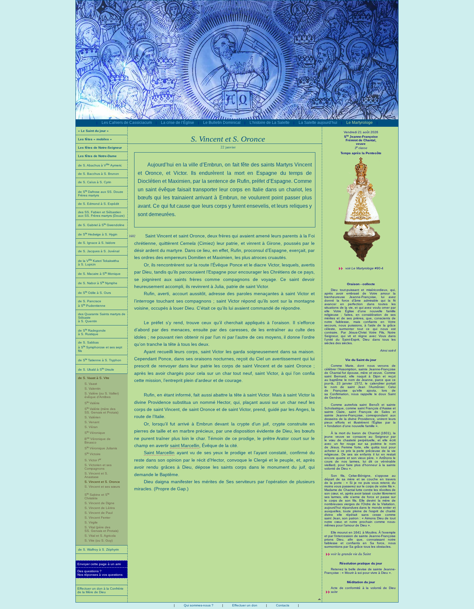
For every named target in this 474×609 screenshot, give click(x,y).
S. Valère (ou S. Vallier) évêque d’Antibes (101, 395)
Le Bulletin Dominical (222, 122)
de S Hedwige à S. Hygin (97, 234)
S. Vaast (90, 383)
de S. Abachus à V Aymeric (100, 165)
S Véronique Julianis (100, 448)
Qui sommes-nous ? (198, 605)
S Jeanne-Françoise (361, 138)
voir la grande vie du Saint (351, 554)
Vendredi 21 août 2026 (361, 132)
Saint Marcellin (159, 452)
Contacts (282, 605)
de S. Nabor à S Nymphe (97, 283)
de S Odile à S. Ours (94, 293)
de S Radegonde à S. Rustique (92, 332)
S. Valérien (92, 417)
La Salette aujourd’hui (318, 122)
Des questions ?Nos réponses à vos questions (100, 572)
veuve (361, 143)
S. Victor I (92, 460)
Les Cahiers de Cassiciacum (127, 122)
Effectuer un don (244, 605)
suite (334, 592)
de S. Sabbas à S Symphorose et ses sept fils (100, 346)
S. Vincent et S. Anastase (96, 475)
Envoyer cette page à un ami (99, 564)
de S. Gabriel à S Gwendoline (101, 225)
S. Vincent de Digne (99, 503)
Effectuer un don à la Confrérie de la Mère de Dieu (100, 590)
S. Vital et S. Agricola (100, 535)
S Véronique (94, 432)
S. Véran (91, 427)
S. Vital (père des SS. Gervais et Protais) (101, 529)
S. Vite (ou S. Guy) (98, 540)
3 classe (361, 148)
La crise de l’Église (177, 122)
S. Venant (91, 422)
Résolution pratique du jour (361, 563)
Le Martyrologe (359, 122)
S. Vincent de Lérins (99, 508)
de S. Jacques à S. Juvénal (98, 251)
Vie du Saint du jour (360, 360)
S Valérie (92, 403)
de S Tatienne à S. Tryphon (99, 360)
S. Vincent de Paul (98, 512)
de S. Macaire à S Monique (99, 273)
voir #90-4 (364, 268)
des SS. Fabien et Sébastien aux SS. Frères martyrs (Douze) (101, 213)
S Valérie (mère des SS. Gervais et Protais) (101, 410)
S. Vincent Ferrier (97, 517)
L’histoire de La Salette (270, 122)
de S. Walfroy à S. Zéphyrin (98, 549)
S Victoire (92, 454)
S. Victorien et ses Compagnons (98, 466)
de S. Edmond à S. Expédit (98, 203)
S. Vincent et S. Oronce (102, 482)
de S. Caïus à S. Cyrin (94, 182)
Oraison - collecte (361, 284)
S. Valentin (92, 388)
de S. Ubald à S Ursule (96, 369)
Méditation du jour (361, 582)
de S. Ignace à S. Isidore (96, 243)
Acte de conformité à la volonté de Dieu (363, 588)
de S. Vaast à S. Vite (93, 378)
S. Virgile (91, 522)
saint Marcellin (184, 445)
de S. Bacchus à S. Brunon (98, 173)
